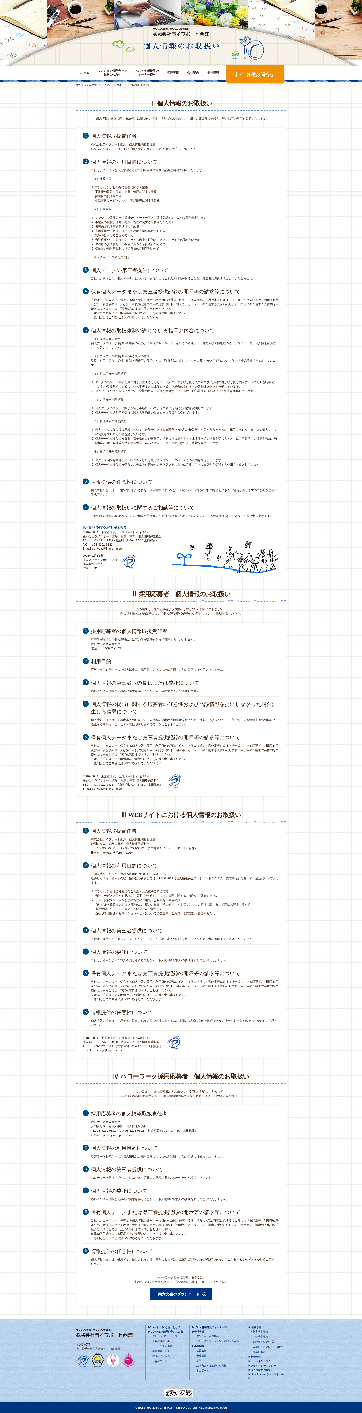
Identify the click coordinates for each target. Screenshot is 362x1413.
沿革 (198, 1360)
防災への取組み (161, 1356)
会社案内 (193, 72)
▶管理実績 (198, 1331)
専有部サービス (161, 1351)
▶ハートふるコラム (259, 1361)
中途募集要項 (260, 1336)
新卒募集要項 (260, 1331)
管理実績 (173, 72)
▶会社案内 (198, 1346)
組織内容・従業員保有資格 (211, 1365)
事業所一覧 (202, 1370)
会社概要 (201, 1355)
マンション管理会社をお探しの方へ (112, 72)
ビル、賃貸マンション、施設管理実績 (217, 1341)
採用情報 (213, 72)
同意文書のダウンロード (179, 1294)
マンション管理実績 (207, 1336)
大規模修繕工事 (161, 1341)
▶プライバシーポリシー (262, 1365)
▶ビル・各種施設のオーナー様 (209, 1327)
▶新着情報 (254, 1356)
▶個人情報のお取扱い (260, 1370)
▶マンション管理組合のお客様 (165, 1331)
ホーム (84, 72)
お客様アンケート (162, 1361)
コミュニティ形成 (162, 1346)
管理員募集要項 (261, 1341)
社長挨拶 (201, 1350)
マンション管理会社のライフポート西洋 (99, 85)
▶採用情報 (254, 1327)
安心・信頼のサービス (164, 1336)
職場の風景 (259, 1351)
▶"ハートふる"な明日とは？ (164, 1327)
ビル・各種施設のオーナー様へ (147, 72)
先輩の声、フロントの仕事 (268, 1346)
